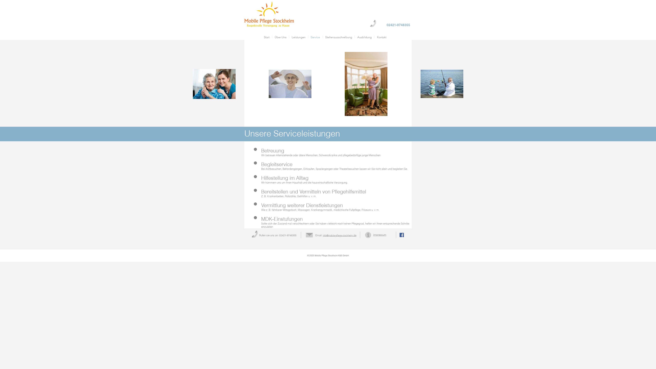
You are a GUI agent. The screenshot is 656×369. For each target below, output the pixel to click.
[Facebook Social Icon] (402, 235)
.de (339, 235)
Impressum (379, 234)
